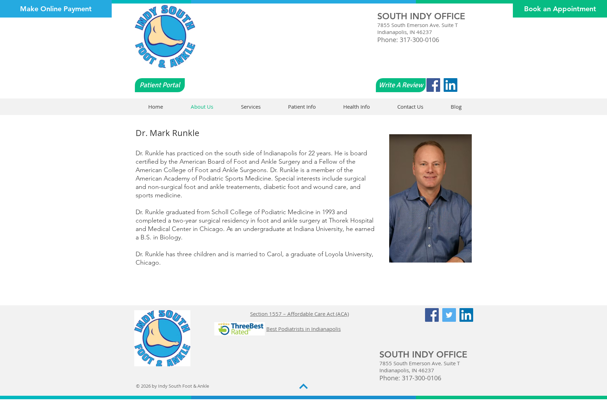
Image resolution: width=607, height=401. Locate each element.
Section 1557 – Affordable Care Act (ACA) (299, 313)
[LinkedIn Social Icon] (450, 85)
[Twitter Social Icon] (449, 315)
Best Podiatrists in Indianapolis (303, 328)
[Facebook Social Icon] (433, 85)
